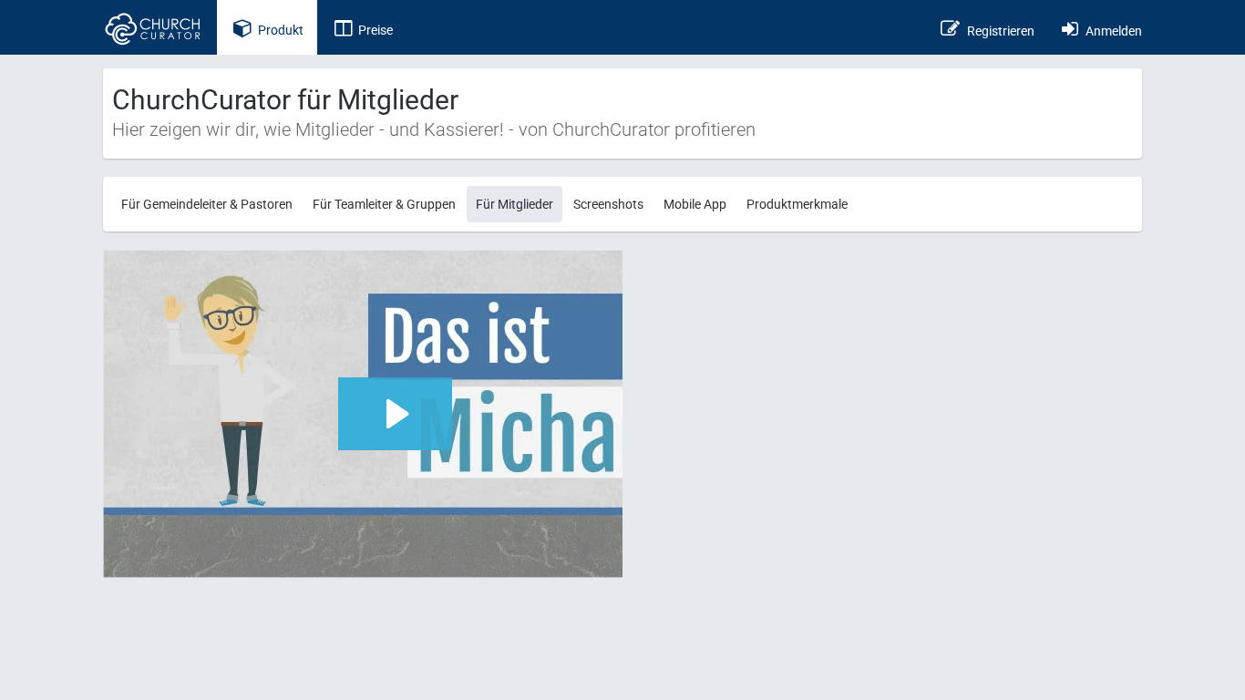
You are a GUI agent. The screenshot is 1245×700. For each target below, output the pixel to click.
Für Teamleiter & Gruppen (384, 204)
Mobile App (695, 204)
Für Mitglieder (514, 204)
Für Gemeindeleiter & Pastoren (207, 204)
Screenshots (608, 204)
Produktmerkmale (797, 204)
